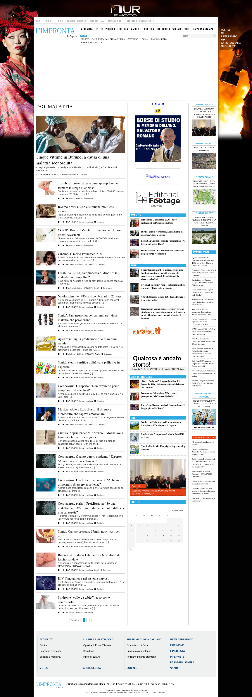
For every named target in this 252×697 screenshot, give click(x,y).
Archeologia (92, 668)
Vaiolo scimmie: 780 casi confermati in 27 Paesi (90, 296)
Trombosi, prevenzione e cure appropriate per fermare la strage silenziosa (88, 185)
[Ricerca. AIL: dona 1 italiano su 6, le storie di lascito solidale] (46, 566)
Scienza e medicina (69, 174)
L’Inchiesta (177, 651)
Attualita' (71, 288)
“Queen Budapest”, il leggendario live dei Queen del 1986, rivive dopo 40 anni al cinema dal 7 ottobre (162, 384)
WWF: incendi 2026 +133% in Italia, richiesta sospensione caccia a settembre (203, 331)
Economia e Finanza (50, 651)
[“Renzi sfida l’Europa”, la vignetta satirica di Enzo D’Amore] (204, 417)
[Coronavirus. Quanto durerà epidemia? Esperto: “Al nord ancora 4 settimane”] (46, 467)
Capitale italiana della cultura (108, 39)
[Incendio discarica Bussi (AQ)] (204, 161)
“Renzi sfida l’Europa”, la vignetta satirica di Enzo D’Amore (204, 404)
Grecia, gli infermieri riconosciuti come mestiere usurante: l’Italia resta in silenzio (163, 286)
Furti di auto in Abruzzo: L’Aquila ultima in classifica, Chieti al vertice (162, 233)
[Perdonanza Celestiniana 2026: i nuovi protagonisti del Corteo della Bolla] (134, 226)
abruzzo (85, 39)
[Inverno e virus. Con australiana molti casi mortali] (46, 217)
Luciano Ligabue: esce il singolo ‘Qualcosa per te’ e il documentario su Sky (204, 322)
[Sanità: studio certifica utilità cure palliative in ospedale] (46, 373)
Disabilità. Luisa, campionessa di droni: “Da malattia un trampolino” (88, 274)
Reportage (88, 651)
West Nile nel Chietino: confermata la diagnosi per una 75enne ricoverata (203, 341)
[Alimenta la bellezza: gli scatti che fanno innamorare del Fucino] (204, 197)
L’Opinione (177, 645)
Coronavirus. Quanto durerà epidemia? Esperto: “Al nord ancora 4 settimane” (90, 458)
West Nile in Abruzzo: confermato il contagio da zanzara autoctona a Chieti (201, 312)
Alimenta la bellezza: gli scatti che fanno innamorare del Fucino (204, 184)
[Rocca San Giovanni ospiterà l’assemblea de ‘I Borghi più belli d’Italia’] (134, 245)
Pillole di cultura (91, 656)
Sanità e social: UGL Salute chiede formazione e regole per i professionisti (162, 252)
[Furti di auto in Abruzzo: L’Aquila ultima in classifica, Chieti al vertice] (134, 235)
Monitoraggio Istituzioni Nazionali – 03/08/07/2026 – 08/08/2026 (202, 474)
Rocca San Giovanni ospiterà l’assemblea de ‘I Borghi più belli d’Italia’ (163, 242)
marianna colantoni (91, 42)
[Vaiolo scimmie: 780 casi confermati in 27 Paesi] (46, 307)
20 (155, 535)
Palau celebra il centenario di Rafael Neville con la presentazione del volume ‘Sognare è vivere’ (202, 352)
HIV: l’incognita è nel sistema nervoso (83, 578)
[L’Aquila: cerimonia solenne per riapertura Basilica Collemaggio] (158, 477)
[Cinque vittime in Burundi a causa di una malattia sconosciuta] (80, 152)
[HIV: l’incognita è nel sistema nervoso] (46, 589)
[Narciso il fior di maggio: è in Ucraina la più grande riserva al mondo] (204, 236)
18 (139, 535)
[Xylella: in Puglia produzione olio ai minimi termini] (46, 349)
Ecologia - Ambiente (76, 354)
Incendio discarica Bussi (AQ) (204, 149)
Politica (43, 645)
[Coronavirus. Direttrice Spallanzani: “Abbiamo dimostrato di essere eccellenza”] (46, 490)
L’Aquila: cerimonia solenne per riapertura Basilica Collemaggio (153, 492)
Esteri (48, 174)
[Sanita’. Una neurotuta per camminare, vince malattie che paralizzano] (46, 326)
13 (155, 530)
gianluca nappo (159, 39)
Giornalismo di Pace (137, 645)
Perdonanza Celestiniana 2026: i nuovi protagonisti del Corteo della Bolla (159, 221)
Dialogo (80, 288)
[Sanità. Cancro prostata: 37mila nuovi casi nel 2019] (46, 542)
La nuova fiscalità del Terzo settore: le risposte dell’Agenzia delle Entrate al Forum (203, 491)
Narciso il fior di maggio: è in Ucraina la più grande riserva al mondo (204, 221)
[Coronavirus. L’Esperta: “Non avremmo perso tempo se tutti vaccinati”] (46, 396)
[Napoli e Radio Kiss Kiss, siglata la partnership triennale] (134, 452)
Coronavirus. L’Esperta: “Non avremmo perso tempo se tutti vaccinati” (88, 387)
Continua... (83, 174)
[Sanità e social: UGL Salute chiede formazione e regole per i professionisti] (134, 257)
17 (131, 535)
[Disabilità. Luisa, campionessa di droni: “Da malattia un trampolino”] (46, 283)
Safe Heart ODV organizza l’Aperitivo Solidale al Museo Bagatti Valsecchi (203, 363)
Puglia (97, 354)
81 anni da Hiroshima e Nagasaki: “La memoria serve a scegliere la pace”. (203, 452)
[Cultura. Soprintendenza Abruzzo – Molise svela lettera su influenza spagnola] (46, 443)
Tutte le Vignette (204, 427)
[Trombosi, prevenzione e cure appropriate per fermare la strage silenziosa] (46, 194)
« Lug (129, 549)
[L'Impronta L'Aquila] (56, 33)
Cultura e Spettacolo (76, 264)
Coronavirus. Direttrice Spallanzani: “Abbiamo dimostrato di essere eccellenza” (89, 482)
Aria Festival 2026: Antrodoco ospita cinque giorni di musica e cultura (204, 373)
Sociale (96, 288)
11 (139, 530)
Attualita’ (46, 639)
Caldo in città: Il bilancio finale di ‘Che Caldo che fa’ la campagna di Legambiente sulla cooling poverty (203, 463)
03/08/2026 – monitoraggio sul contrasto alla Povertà (203, 482)
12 (147, 530)
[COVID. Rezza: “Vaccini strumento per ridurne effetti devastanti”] (46, 241)
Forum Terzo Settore (204, 437)
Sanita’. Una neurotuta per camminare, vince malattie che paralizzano (88, 317)
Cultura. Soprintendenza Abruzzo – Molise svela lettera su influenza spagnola (90, 434)
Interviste (177, 656)
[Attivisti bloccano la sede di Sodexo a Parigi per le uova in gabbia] (134, 303)
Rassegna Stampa (182, 662)
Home (38, 20)
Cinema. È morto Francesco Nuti (80, 253)
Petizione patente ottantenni (141, 656)
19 (147, 535)
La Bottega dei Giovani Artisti (138, 20)
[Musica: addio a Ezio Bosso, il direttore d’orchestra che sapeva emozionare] (46, 420)
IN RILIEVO (56, 174)
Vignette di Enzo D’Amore (97, 645)
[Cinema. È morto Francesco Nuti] (46, 264)
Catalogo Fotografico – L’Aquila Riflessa (85, 20)
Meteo (60, 20)
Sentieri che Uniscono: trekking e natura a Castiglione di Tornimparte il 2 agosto (161, 424)
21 (163, 535)
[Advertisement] (126, 72)
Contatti (49, 20)
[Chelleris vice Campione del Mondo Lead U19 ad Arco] (134, 440)
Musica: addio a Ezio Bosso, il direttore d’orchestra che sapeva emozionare (84, 411)
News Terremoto (181, 639)
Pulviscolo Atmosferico (139, 651)
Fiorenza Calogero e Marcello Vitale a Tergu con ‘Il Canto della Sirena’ (203, 383)
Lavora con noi (114, 20)
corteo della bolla (137, 39)
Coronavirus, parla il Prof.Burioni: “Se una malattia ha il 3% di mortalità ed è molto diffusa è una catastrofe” (91, 507)
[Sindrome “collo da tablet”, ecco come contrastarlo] (46, 608)
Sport (134, 418)
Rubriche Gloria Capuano (144, 639)
